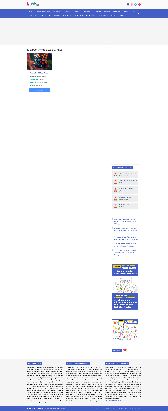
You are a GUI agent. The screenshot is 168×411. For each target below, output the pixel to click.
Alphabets (56, 11)
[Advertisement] (83, 31)
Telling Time (79, 15)
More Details (39, 90)
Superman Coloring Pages (127, 173)
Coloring (107, 11)
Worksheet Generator (43, 11)
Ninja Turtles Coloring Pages (126, 189)
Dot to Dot (116, 11)
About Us (133, 408)
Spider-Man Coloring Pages (128, 180)
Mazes (122, 15)
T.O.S (126, 408)
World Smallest (124, 205)
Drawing (126, 11)
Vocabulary (87, 11)
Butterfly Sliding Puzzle (39, 73)
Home (30, 11)
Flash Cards (67, 15)
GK (133, 11)
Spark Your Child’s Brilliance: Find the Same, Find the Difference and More (125, 230)
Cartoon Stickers (45, 15)
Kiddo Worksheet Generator (113, 400)
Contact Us (100, 408)
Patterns (57, 15)
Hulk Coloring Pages (125, 197)
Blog (139, 408)
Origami (113, 15)
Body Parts (32, 15)
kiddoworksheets (34, 79)
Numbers (68, 11)
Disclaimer (120, 408)
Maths (77, 11)
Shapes (98, 11)
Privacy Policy (110, 408)
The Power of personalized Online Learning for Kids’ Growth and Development (125, 252)
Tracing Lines (90, 15)
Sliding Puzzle (103, 15)
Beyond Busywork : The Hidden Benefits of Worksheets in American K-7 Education (125, 221)
